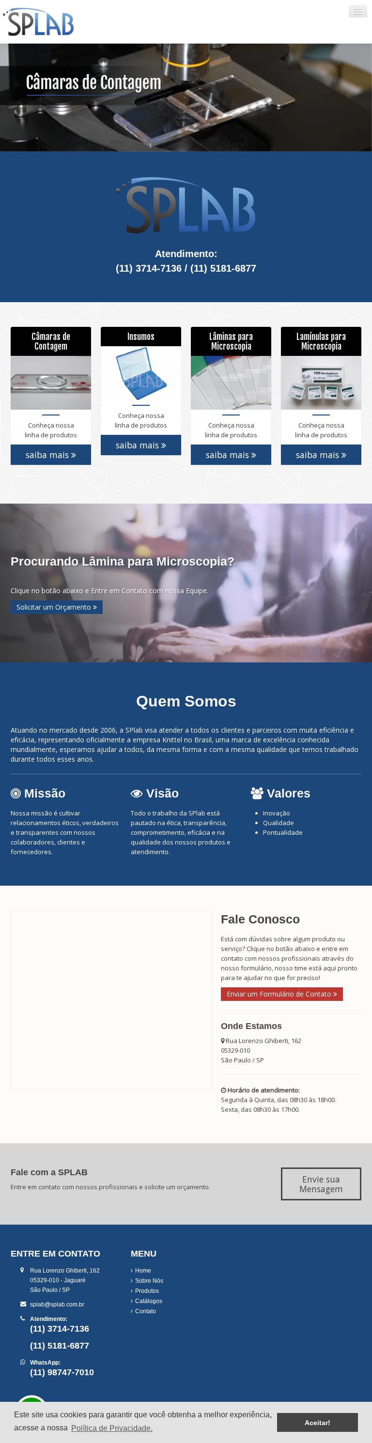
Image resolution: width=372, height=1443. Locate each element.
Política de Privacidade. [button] (112, 1428)
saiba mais (48, 455)
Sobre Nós (149, 1280)
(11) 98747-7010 (62, 1372)
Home (143, 1270)
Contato (145, 1311)
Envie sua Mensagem (321, 1184)
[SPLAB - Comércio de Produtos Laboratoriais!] (60, 21)
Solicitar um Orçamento (54, 607)
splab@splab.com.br (57, 1304)
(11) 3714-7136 (149, 268)
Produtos (147, 1291)
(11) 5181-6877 (223, 268)
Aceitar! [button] (317, 1423)
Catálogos (148, 1301)
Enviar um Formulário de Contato (280, 993)
